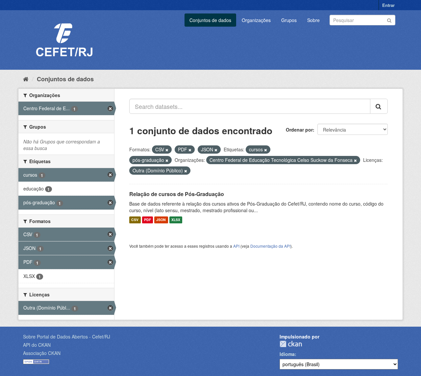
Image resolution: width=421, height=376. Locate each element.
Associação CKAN (42, 353)
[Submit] (389, 19)
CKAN (291, 343)
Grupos (289, 20)
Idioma (287, 354)
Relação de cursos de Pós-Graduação (176, 194)
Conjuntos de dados (210, 20)
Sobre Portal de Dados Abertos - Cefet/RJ (66, 336)
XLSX (175, 219)
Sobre (313, 20)
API (236, 246)
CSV (134, 219)
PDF (147, 219)
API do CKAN (37, 344)
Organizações (256, 20)
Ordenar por (299, 129)
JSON (161, 219)
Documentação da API (270, 246)
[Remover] (166, 149)
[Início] (26, 78)
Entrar (388, 5)
